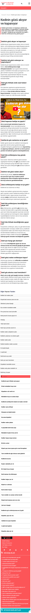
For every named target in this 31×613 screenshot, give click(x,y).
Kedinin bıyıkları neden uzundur (9, 344)
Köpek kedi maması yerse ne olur (10, 299)
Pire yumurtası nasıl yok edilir (9, 311)
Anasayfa (3, 8)
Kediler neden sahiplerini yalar (9, 332)
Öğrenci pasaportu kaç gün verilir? (10, 595)
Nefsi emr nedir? (6, 581)
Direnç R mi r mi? (6, 573)
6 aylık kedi (4, 352)
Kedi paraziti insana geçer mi (9, 315)
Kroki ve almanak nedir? (8, 583)
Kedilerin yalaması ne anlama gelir (10, 336)
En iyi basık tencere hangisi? (9, 565)
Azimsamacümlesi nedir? (8, 563)
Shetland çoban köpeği (7, 303)
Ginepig (3, 320)
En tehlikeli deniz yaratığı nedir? (10, 559)
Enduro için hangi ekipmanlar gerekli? (11, 557)
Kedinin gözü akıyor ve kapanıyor (19, 14)
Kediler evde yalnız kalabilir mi (9, 368)
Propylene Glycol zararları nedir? (10, 575)
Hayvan (9, 14)
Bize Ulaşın (4, 547)
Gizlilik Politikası (6, 541)
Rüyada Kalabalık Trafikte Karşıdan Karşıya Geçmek (15, 603)
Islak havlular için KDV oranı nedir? (10, 577)
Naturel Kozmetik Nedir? (8, 601)
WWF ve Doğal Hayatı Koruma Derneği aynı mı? (13, 587)
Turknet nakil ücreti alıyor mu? (10, 561)
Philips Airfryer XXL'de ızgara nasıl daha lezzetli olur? (15, 599)
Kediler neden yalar (6, 340)
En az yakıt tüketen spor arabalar (10, 589)
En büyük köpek (5, 348)
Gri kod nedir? (5, 579)
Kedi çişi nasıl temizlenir (7, 360)
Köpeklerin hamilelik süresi (8, 364)
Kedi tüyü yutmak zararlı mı (8, 328)
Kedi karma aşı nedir (6, 356)
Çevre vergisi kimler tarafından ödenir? (12, 593)
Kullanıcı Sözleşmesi (7, 543)
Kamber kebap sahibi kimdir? (9, 597)
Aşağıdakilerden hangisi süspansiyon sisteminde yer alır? (15, 568)
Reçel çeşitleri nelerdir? (8, 585)
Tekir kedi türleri (5, 324)
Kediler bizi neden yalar (7, 295)
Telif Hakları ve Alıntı (7, 545)
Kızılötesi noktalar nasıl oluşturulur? (11, 605)
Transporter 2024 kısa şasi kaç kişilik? (11, 571)
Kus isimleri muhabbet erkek (8, 307)
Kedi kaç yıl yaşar (5, 372)
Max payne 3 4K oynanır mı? (9, 591)
